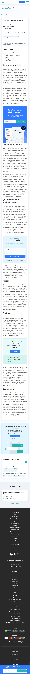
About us (15, 575)
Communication (21, 475)
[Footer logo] (15, 554)
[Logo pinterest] (21, 642)
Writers (15, 583)
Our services (15, 581)
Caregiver (9, 475)
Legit (15, 661)
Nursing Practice (22, 32)
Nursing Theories (15, 521)
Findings (7, 59)
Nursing (9, 24)
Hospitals (15, 538)
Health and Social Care (15, 599)
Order (22, 2)
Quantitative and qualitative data (13, 55)
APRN (25, 473)
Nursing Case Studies (15, 611)
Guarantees (15, 577)
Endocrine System (15, 518)
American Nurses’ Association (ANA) (10, 473)
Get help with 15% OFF (15, 256)
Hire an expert (15, 436)
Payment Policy (15, 654)
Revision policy (15, 664)
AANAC (15, 468)
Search (26, 462)
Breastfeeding (15, 534)
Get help (15, 351)
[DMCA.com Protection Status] (8, 631)
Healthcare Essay (15, 620)
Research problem (9, 52)
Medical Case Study (15, 614)
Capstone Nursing (15, 616)
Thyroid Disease (15, 512)
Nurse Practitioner (14, 32)
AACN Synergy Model (7, 468)
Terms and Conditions (15, 566)
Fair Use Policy (15, 659)
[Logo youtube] (20, 642)
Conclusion (8, 60)
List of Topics (15, 601)
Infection (15, 514)
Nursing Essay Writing (15, 618)
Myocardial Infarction (15, 531)
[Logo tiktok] (18, 642)
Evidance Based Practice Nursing (15, 622)
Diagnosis (15, 516)
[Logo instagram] (16, 642)
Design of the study (10, 54)
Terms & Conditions (15, 649)
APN (21, 473)
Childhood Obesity (15, 529)
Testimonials (15, 585)
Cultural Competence (15, 527)
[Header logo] (2, 2)
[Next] (17, 503)
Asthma (15, 525)
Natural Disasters (15, 536)
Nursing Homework (15, 609)
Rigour (6, 57)
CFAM (15, 475)
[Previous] (12, 503)
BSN (4, 475)
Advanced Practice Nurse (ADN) (9, 471)
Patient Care (5, 34)
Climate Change (15, 523)
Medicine (10, 496)
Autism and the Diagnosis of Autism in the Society (15, 493)
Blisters (15, 540)
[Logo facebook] (14, 642)
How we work (15, 579)
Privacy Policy (15, 564)
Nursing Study (6, 32)
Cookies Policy (15, 656)
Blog (15, 587)
